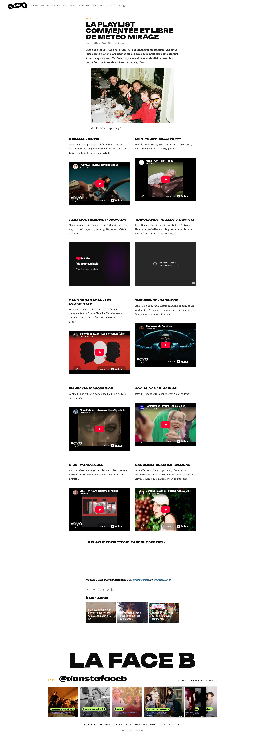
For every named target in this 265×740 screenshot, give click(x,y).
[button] (132, 95)
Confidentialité (171, 725)
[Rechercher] (119, 6)
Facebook (90, 725)
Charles (120, 43)
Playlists (98, 6)
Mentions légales (146, 725)
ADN (65, 6)
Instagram (106, 725)
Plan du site (123, 725)
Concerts (84, 6)
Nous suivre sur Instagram (197, 680)
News (73, 6)
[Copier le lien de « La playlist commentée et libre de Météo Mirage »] (112, 589)
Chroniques (38, 6)
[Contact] (124, 6)
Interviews (53, 6)
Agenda (110, 6)
